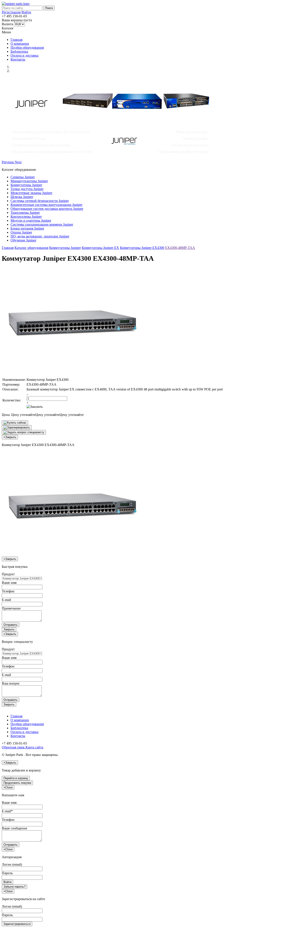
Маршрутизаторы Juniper (29, 181)
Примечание (11, 608)
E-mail (6, 600)
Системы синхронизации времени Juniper (42, 224)
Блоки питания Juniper (27, 228)
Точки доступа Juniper (27, 189)
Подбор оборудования (27, 47)
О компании (20, 43)
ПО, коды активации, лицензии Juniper (40, 236)
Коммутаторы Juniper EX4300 (142, 248)
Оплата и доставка (24, 55)
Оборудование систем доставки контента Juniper (47, 208)
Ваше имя (9, 582)
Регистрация (11, 12)
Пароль (7, 873)
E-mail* (7, 811)
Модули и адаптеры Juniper (31, 220)
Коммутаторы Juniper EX (100, 248)
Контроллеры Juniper (26, 216)
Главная (16, 39)
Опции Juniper (21, 232)
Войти (26, 12)
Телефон (8, 591)
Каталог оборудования (31, 248)
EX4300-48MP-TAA (180, 248)
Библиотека (19, 51)
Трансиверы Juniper (25, 212)
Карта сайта (34, 747)
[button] (8, 162)
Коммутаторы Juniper (26, 185)
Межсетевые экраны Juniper (31, 193)
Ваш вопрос (11, 683)
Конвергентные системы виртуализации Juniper (46, 205)
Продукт (8, 574)
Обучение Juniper (23, 240)
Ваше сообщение (14, 828)
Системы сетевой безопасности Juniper (40, 201)
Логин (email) (12, 864)
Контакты (18, 59)
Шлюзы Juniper (22, 197)
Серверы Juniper (23, 177)
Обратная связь (13, 747)
